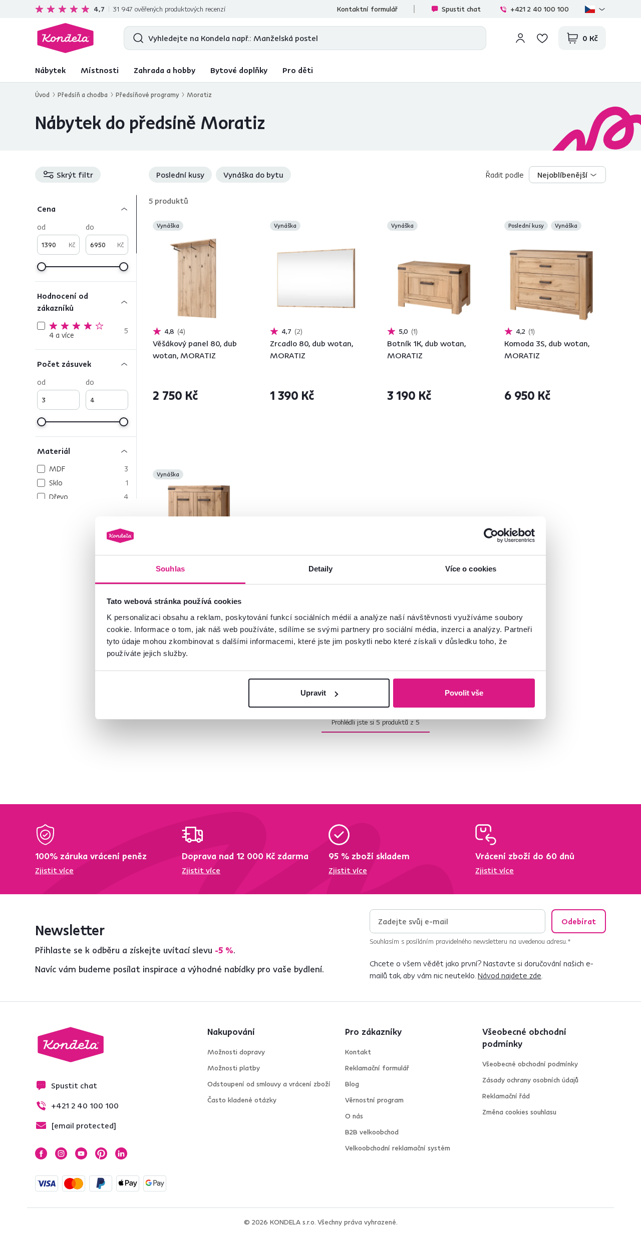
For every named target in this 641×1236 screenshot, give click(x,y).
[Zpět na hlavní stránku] (65, 38)
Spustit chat (461, 9)
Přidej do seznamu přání (240, 227)
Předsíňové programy (147, 95)
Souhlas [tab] (170, 568)
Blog (352, 1083)
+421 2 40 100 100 (539, 9)
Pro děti (297, 70)
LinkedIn (121, 1153)
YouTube (81, 1153)
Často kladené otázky (241, 1099)
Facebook (41, 1153)
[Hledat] (136, 38)
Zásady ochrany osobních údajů (530, 1079)
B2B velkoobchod (372, 1131)
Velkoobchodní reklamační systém (397, 1147)
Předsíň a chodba (83, 95)
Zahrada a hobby (164, 70)
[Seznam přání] (542, 38)
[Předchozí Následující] (199, 279)
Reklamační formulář (377, 1067)
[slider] (41, 266)
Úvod (42, 95)
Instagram (61, 1153)
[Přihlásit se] (520, 38)
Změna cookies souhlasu (519, 1111)
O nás (354, 1115)
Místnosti (100, 70)
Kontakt (358, 1051)
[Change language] (595, 9)
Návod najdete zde (509, 975)
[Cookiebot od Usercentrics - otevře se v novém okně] (491, 535)
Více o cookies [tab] (470, 568)
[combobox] (567, 174)
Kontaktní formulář (367, 9)
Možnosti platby (233, 1067)
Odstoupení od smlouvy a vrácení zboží (269, 1083)
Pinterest (101, 1153)
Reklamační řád (506, 1095)
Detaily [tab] (320, 568)
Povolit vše (464, 693)
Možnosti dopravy (236, 1051)
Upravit (313, 693)
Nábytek (50, 70)
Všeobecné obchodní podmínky (530, 1063)
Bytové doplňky (238, 70)
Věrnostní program (374, 1099)
